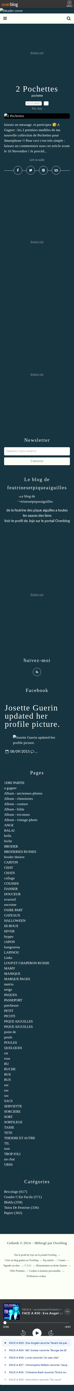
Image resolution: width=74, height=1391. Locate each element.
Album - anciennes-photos (23, 793)
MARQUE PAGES (17, 979)
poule (8, 1037)
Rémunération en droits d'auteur (51, 1265)
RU (6, 1064)
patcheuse (11, 1005)
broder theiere (14, 857)
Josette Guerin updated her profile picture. (32, 716)
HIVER (9, 931)
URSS (8, 1164)
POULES (10, 1043)
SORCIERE (12, 1111)
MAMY (9, 968)
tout (7, 1149)
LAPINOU (11, 952)
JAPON (9, 942)
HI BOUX (11, 926)
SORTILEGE (13, 1122)
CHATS (9, 873)
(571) (23, 1197)
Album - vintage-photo (20, 820)
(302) (13, 1213)
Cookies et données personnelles (45, 1270)
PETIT (8, 1011)
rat (6, 1053)
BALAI (9, 830)
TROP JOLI (12, 1154)
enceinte (10, 905)
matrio (9, 984)
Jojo (32, 521)
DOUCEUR (12, 894)
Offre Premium (17, 1270)
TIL (6, 1143)
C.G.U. (28, 1265)
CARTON (11, 862)
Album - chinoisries (18, 799)
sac (6, 1085)
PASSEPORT (13, 1000)
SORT (8, 1117)
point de (10, 1032)
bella (7, 836)
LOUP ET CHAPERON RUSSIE (26, 963)
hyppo (8, 936)
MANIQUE (12, 974)
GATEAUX (12, 915)
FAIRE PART (13, 910)
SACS (8, 1101)
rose (7, 1058)
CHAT (8, 868)
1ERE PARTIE (14, 783)
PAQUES (10, 995)
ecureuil (10, 899)
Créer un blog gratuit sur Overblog (21, 1260)
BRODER (11, 846)
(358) (13, 1202)
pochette (37, 95)
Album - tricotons (17, 815)
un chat (9, 1159)
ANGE (9, 825)
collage (9, 878)
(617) (15, 1192)
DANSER (11, 889)
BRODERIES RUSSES (20, 852)
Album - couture (16, 804)
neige (8, 990)
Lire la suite (37, 160)
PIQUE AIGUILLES (18, 1021)
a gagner (10, 788)
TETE (8, 1133)
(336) (21, 1208)
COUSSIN (11, 883)
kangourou (12, 947)
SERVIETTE (13, 1106)
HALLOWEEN (14, 921)
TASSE (9, 1127)
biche (8, 841)
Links (8, 958)
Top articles (48, 1260)
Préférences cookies (36, 1276)
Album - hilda (14, 809)
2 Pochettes (37, 88)
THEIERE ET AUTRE (19, 1138)
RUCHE (10, 1069)
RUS (7, 1074)
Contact (62, 1260)
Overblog (60, 1243)
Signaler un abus (11, 1265)
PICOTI (9, 1016)
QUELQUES (13, 1048)
